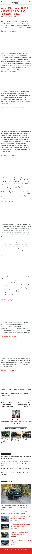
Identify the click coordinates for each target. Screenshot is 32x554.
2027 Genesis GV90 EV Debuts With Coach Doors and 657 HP (16, 439)
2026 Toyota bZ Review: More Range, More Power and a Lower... (20, 525)
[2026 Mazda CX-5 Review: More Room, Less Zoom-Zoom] (5, 535)
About (6, 549)
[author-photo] (16, 414)
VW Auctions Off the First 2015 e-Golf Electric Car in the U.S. (8, 404)
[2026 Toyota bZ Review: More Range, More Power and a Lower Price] (5, 527)
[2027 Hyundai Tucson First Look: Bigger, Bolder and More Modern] (26, 434)
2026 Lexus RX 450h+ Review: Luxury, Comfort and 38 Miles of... (20, 517)
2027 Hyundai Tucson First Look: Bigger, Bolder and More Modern (26, 440)
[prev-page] (15, 445)
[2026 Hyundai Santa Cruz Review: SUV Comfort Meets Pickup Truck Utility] (16, 494)
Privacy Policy (24, 549)
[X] (19, 424)
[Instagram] (13, 424)
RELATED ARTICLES (10, 428)
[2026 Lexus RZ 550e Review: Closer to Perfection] (5, 543)
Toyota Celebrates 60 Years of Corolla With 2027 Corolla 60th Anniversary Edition (15, 469)
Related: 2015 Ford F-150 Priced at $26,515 (13, 107)
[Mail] (17, 424)
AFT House (17, 549)
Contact (11, 549)
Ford (10, 53)
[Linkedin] (15, 424)
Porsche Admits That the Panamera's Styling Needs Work (24, 404)
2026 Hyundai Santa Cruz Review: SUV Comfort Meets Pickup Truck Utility (16, 473)
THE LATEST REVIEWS (6, 481)
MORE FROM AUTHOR (21, 428)
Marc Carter (5, 16)
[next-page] (17, 445)
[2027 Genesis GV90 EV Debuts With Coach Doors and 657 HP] (16, 434)
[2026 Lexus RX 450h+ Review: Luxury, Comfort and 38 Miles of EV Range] (5, 519)
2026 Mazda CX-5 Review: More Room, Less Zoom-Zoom (19, 533)
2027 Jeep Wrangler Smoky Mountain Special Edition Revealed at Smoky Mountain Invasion (5, 440)
